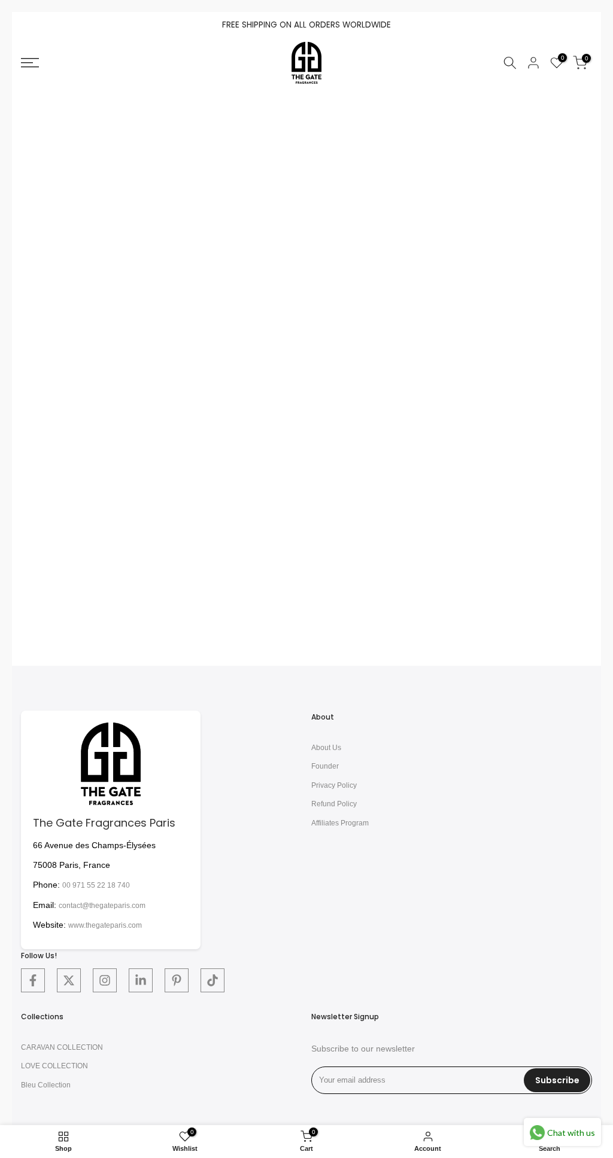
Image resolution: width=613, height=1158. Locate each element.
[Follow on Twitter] (69, 980)
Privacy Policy (334, 785)
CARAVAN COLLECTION (62, 1047)
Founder (325, 766)
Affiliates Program (340, 823)
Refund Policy (334, 804)
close (37, 25)
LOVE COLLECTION (54, 1066)
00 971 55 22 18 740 (96, 885)
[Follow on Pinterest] (177, 980)
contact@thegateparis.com (102, 905)
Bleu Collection (46, 1085)
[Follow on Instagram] (105, 980)
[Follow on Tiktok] (212, 980)
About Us (326, 747)
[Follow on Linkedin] (141, 980)
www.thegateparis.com (105, 925)
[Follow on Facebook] (33, 980)
